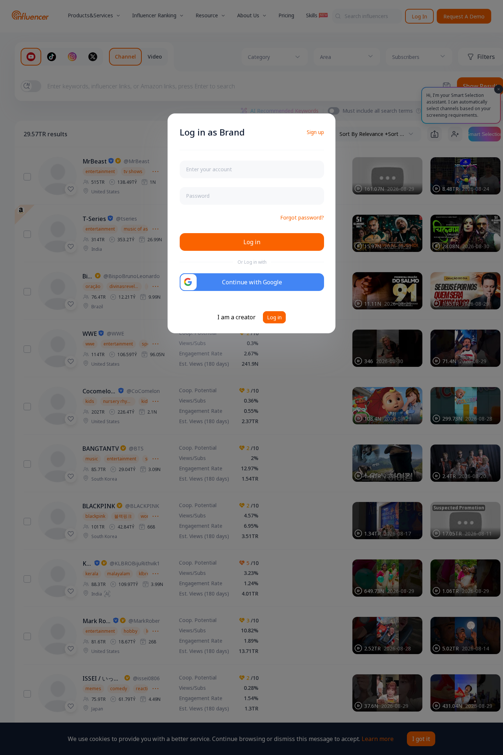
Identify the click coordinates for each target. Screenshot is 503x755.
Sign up (315, 132)
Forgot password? (302, 217)
